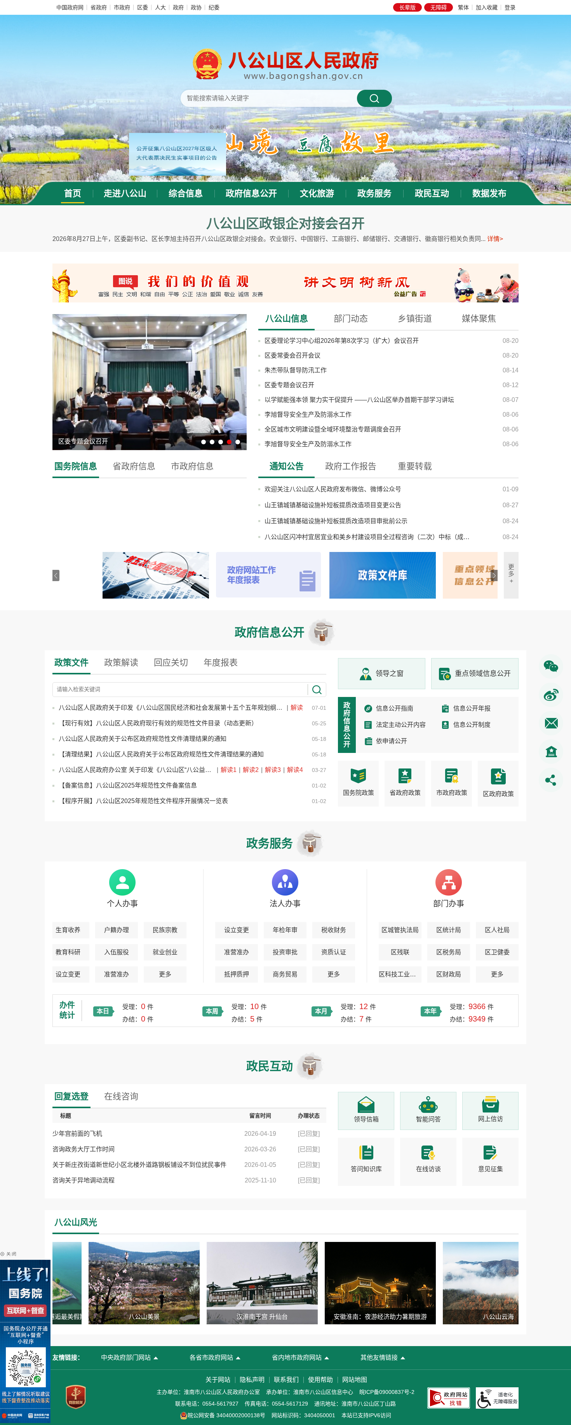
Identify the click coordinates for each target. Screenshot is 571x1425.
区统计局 (448, 930)
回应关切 (171, 662)
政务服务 (374, 193)
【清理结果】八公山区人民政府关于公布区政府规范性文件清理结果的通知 (161, 754)
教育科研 (68, 952)
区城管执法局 (400, 930)
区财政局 (448, 974)
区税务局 (448, 952)
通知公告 (287, 466)
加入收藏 (487, 7)
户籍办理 (116, 930)
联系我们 (286, 1379)
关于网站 (217, 1379)
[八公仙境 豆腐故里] (286, 141)
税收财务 (333, 930)
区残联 (400, 952)
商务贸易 (285, 974)
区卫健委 (497, 952)
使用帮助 (320, 1379)
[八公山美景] (116, 1283)
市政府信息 (192, 466)
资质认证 (333, 952)
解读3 (273, 770)
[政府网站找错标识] (448, 1397)
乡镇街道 (415, 318)
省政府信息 (134, 466)
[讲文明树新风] (402, 282)
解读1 (229, 770)
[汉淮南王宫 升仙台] (234, 1283)
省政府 (99, 7)
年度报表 (221, 662)
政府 (178, 7)
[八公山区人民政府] (285, 64)
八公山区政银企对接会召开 (285, 223)
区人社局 (497, 930)
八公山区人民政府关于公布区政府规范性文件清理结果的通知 (142, 738)
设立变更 (68, 974)
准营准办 (116, 974)
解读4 (295, 770)
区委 (142, 7)
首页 (72, 193)
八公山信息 (286, 318)
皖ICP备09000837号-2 (386, 1392)
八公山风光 (75, 1222)
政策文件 (71, 662)
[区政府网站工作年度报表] (210, 575)
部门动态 (351, 318)
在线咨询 (121, 1096)
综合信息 (186, 193)
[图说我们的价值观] (169, 282)
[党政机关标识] (75, 1397)
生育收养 (68, 930)
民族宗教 (165, 930)
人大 (160, 7)
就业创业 (165, 952)
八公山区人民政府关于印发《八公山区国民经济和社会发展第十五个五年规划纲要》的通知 (172, 707)
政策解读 (121, 662)
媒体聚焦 (479, 318)
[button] (407, 7)
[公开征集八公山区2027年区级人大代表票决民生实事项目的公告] (205, 118)
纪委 (214, 7)
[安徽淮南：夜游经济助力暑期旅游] (352, 1283)
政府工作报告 (350, 466)
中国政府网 (70, 7)
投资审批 (285, 952)
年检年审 (285, 930)
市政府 (122, 7)
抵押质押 (236, 974)
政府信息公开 (251, 193)
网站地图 (354, 1379)
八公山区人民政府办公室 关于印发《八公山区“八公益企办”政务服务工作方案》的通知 (137, 770)
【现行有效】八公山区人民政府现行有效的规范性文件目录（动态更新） (158, 723)
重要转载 (415, 466)
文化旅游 (317, 193)
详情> (495, 239)
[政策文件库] (323, 575)
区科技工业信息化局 (400, 974)
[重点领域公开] (437, 575)
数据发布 (489, 193)
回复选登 (71, 1096)
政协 (196, 7)
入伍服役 (116, 952)
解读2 (251, 770)
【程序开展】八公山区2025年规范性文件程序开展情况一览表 (143, 801)
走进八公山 (125, 193)
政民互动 (432, 193)
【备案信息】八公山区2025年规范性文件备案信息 (128, 785)
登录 (510, 7)
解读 (297, 707)
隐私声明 (252, 1379)
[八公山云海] (470, 1283)
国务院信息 (75, 466)
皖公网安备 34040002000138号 (226, 1415)
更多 (165, 974)
